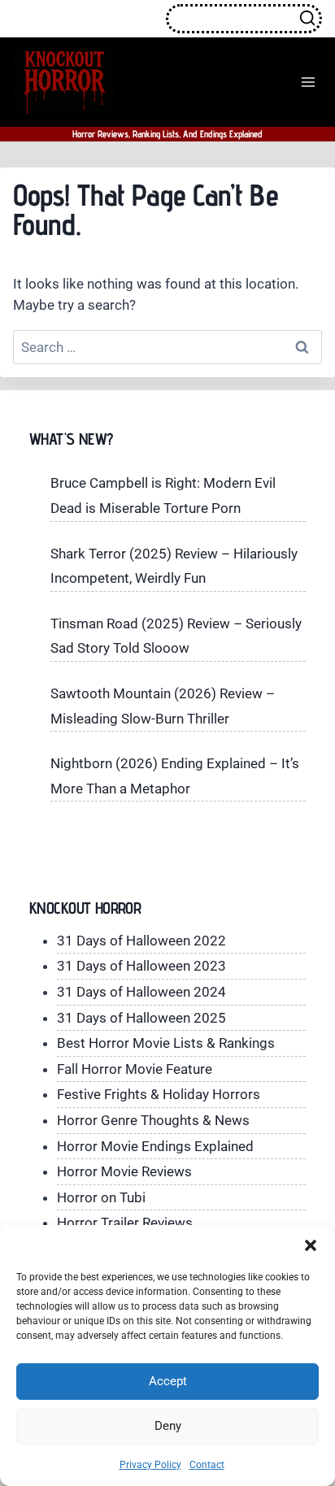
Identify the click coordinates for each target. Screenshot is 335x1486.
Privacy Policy (150, 1465)
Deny (167, 1426)
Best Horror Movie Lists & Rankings (166, 1043)
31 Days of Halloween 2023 (141, 966)
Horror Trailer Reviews (125, 1222)
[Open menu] (308, 81)
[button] (310, 1245)
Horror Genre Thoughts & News (153, 1120)
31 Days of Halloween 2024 (141, 992)
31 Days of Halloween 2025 (141, 1018)
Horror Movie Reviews (124, 1171)
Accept (168, 1381)
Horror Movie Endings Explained (155, 1146)
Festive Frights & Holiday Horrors (158, 1094)
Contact (206, 1465)
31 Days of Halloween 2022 (141, 940)
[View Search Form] (244, 18)
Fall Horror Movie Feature (134, 1069)
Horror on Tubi (101, 1197)
